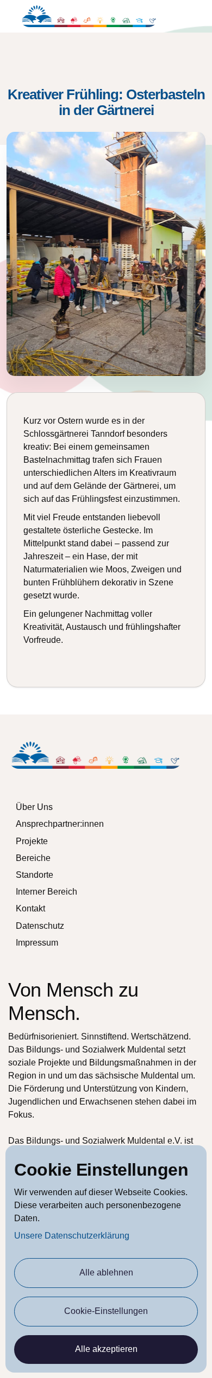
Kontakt (30, 908)
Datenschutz (40, 925)
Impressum (37, 942)
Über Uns (34, 807)
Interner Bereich (46, 891)
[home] (89, 16)
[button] (197, 16)
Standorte (34, 874)
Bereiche (33, 858)
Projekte (32, 841)
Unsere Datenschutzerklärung (71, 1235)
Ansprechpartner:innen (60, 823)
